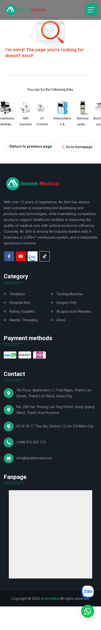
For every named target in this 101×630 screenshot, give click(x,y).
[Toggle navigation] (91, 10)
